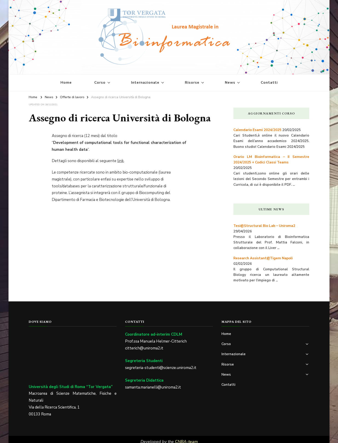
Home (66, 82)
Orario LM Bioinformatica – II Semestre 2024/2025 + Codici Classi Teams (271, 159)
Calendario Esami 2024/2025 (257, 130)
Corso (100, 82)
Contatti (269, 82)
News (230, 82)
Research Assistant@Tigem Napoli (263, 258)
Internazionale (145, 82)
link (120, 160)
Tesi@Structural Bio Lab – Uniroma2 (264, 225)
